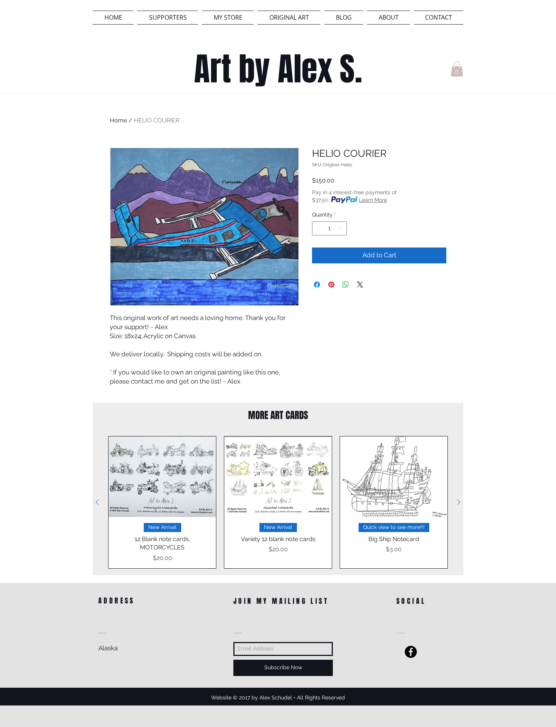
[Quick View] (162, 476)
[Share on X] (360, 284)
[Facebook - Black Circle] (411, 652)
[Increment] (341, 228)
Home (118, 120)
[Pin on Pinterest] (331, 284)
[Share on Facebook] (316, 284)
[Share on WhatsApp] (345, 284)
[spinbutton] (329, 228)
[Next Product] (458, 502)
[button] (456, 69)
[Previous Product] (97, 502)
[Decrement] (318, 228)
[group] (278, 502)
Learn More (373, 200)
